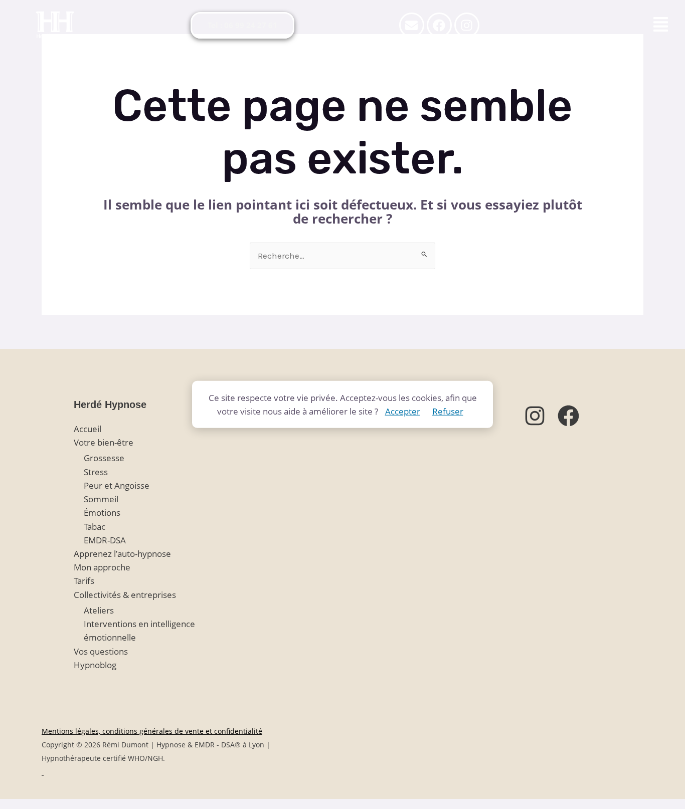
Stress (96, 472)
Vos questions (101, 651)
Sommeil (101, 499)
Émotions (102, 512)
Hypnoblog (95, 665)
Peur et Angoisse (116, 485)
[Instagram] (535, 416)
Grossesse (104, 458)
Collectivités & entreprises (125, 594)
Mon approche (102, 567)
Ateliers (99, 610)
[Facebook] (568, 416)
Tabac (94, 526)
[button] (661, 25)
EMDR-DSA (105, 540)
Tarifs (84, 580)
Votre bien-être (103, 442)
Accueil (87, 429)
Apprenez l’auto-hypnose (122, 553)
